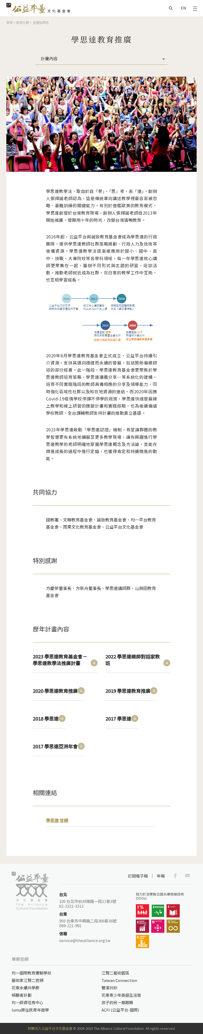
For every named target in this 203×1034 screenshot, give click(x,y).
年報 (161, 876)
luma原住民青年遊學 (30, 1010)
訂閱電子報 (138, 876)
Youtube (187, 876)
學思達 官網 (57, 820)
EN (183, 8)
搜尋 (171, 8)
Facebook (175, 876)
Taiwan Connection (119, 980)
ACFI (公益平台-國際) (120, 1010)
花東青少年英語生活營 (121, 995)
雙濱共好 (109, 987)
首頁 (9, 22)
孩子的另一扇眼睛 (117, 1002)
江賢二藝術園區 (115, 973)
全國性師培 (41, 22)
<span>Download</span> (94, 662)
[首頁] (38, 8)
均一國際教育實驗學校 (31, 973)
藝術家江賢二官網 (27, 980)
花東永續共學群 (25, 987)
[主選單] (195, 8)
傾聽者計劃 (21, 995)
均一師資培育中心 (27, 1002)
